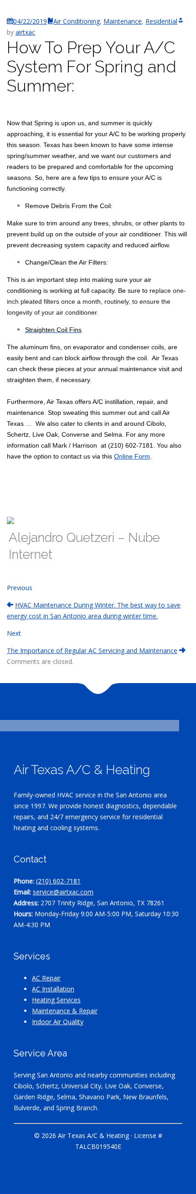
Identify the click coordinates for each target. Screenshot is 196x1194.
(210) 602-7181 (58, 881)
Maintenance (122, 21)
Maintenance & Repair (65, 1010)
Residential (161, 21)
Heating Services (56, 999)
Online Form (132, 456)
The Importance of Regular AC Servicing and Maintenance (92, 650)
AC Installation (53, 989)
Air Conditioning (76, 21)
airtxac (25, 32)
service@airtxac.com (63, 892)
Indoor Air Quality (57, 1021)
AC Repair (46, 978)
